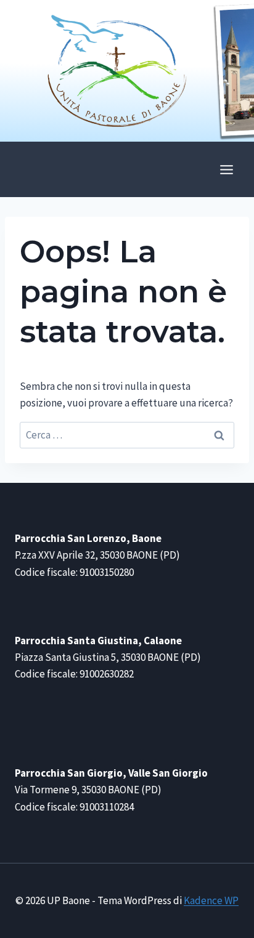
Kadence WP (211, 900)
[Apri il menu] (226, 169)
